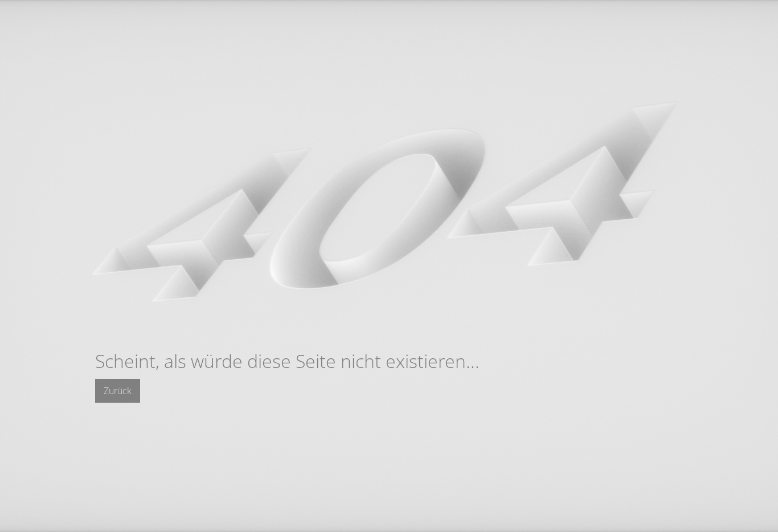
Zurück (118, 390)
